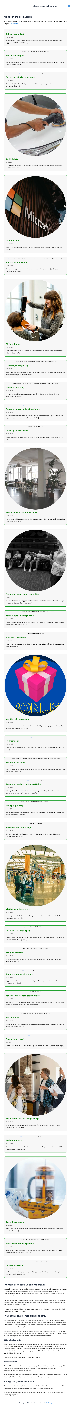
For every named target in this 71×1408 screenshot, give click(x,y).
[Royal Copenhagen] (35, 1195)
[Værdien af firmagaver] (35, 692)
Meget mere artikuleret (45, 6)
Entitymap (49, 1403)
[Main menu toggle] (69, 6)
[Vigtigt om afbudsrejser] (35, 882)
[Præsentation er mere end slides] (35, 567)
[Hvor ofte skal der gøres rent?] (35, 486)
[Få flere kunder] (35, 317)
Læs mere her (14, 24)
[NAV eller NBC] (35, 214)
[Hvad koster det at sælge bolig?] (35, 1092)
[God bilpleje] (35, 132)
